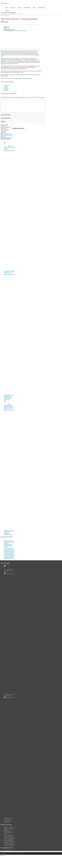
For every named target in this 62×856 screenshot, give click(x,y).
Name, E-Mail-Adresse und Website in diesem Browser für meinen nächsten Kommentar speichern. (5, 128)
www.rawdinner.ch (27, 78)
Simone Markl (7, 544)
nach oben (2, 855)
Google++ (6, 89)
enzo (5, 548)
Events (19, 7)
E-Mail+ (6, 90)
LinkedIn (6, 87)
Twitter (5, 86)
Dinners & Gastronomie (20, 30)
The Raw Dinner (10, 29)
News (34, 7)
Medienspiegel (27, 7)
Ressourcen (13, 7)
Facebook (6, 85)
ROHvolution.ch (5, 3)
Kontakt (7, 10)
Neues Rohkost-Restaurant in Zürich (9, 542)
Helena (6, 552)
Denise (6, 540)
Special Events (41, 7)
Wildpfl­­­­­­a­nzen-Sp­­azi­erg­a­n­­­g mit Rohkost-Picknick (9, 550)
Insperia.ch (3, 854)
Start (6, 7)
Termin (6, 14)
